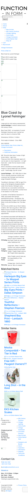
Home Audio (10, 35)
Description (7, 150)
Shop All (8, 41)
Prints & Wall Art (6, 51)
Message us (4, 470)
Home (5, 24)
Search (5, 19)
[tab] (15, 150)
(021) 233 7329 (6, 464)
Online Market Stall (11, 39)
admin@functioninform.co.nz (10, 467)
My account (6, 44)
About (5, 26)
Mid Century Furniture (12, 31)
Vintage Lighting (11, 33)
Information (21, 449)
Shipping (20, 451)
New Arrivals (10, 29)
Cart (4, 42)
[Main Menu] (25, 20)
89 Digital (8, 491)
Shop (4, 27)
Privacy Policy (22, 485)
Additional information (10, 152)
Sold (2, 119)
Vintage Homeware (12, 37)
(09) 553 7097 (6, 462)
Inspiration (21, 448)
